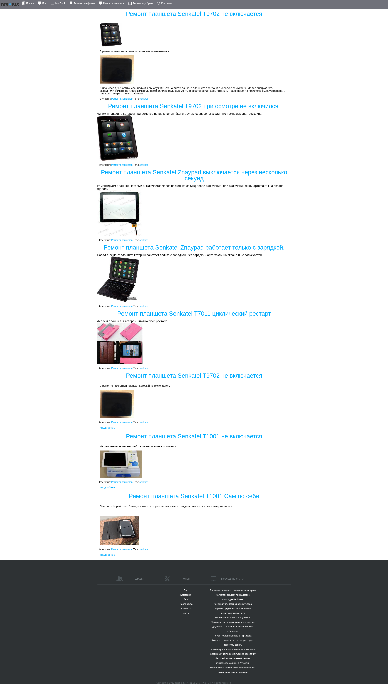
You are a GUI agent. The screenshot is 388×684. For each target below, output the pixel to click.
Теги (186, 599)
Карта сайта (186, 604)
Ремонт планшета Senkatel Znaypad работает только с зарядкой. (194, 247)
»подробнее (107, 427)
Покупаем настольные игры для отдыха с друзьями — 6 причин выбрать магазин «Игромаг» (233, 626)
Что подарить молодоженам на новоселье (233, 649)
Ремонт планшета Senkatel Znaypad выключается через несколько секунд (194, 175)
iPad (44, 3)
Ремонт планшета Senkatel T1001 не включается (194, 436)
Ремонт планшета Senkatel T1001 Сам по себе (194, 496)
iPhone (30, 3)
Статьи (186, 613)
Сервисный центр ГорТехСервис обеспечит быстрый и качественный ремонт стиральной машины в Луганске (233, 658)
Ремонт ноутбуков (143, 3)
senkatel (144, 98)
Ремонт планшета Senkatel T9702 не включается (194, 13)
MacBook (60, 3)
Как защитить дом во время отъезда (233, 604)
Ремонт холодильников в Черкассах (233, 635)
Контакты (166, 3)
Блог (186, 590)
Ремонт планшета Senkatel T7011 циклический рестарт (194, 313)
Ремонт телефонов (84, 3)
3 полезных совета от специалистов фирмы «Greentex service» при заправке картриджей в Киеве (233, 595)
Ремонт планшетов (114, 3)
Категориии (186, 595)
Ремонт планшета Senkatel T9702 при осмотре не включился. (194, 106)
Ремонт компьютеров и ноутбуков (232, 617)
